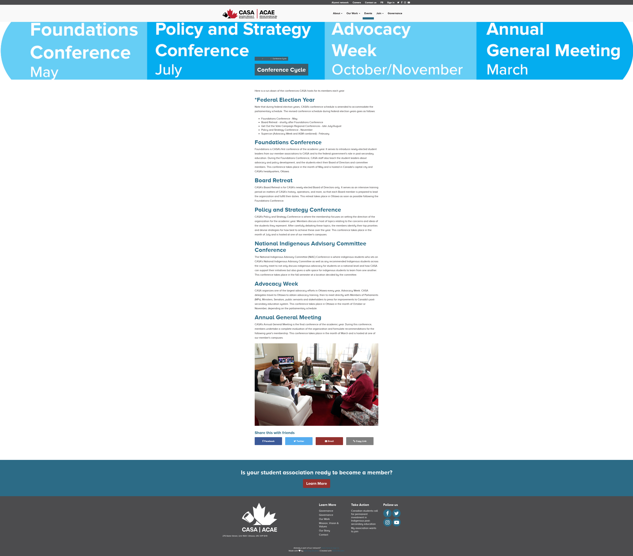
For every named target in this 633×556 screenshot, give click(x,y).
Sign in (390, 2)
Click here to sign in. (330, 548)
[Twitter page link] (398, 2)
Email (330, 441)
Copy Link (361, 441)
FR (381, 2)
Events (368, 13)
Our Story (324, 530)
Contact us (371, 2)
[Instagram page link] (405, 2)
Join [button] (379, 13)
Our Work (324, 519)
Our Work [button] (353, 13)
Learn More (316, 483)
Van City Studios (311, 551)
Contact (323, 534)
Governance (395, 13)
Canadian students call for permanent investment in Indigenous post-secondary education (364, 517)
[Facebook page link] (401, 2)
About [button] (337, 13)
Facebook (269, 441)
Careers (357, 2)
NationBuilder (338, 551)
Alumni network (340, 2)
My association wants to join (363, 530)
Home (258, 59)
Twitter (300, 441)
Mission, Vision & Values (329, 525)
